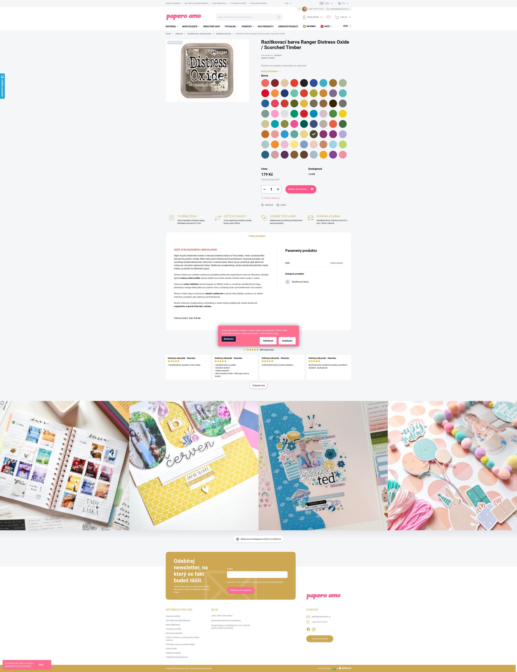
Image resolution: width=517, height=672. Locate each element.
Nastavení (228, 339)
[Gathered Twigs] (323, 103)
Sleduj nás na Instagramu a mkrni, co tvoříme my (261, 539)
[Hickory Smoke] (343, 103)
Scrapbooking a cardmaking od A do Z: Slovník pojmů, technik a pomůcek (230, 626)
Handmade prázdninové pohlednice (226, 620)
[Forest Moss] (294, 103)
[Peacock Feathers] (275, 124)
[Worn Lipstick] (343, 154)
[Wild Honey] (323, 154)
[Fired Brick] (285, 103)
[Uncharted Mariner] (265, 154)
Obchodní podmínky (258, 3)
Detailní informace (269, 71)
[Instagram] (314, 629)
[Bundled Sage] (343, 83)
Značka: (268, 58)
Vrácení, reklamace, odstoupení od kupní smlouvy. (182, 638)
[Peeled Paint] (285, 124)
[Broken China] (323, 83)
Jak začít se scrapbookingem (196, 3)
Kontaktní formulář (320, 639)
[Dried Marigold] (323, 93)
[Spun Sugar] (285, 144)
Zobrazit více (258, 385)
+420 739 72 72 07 (319, 622)
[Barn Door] (294, 83)
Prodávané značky (238, 3)
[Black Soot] (304, 83)
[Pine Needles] (304, 124)
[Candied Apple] (265, 93)
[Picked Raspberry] (294, 124)
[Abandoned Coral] (265, 83)
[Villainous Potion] (285, 154)
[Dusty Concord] (333, 93)
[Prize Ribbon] (314, 124)
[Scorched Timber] (314, 134)
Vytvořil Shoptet (324, 668)
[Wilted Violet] (333, 154)
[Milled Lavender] (323, 113)
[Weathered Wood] (314, 154)
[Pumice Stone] (323, 124)
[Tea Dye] (323, 144)
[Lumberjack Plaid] (304, 113)
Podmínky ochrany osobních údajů (180, 644)
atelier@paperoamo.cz (321, 617)
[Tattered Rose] (314, 144)
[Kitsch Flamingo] (275, 113)
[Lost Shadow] (285, 113)
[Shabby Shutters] (333, 134)
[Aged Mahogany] (275, 83)
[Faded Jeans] (265, 103)
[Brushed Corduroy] (333, 83)
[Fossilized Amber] (304, 103)
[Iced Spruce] (265, 113)
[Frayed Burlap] (314, 103)
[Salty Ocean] (285, 134)
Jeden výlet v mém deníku (222, 616)
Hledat (279, 17)
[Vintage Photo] (294, 154)
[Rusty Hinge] (265, 134)
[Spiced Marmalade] (275, 144)
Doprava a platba (173, 3)
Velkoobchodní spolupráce (177, 657)
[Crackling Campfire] (304, 93)
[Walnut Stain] (304, 154)
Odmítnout (268, 341)
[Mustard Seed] (343, 113)
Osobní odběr (171, 648)
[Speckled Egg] (265, 144)
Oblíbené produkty (173, 653)
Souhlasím (287, 341)
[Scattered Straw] (304, 134)
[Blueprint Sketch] (314, 83)
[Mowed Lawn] (333, 113)
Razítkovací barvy (300, 281)
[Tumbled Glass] (333, 144)
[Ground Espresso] (333, 103)
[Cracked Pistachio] (294, 93)
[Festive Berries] (275, 103)
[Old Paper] (265, 124)
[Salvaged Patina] (294, 134)
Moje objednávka (219, 3)
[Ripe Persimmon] (333, 124)
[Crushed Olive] (314, 93)
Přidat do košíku (297, 189)
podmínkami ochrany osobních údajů (267, 582)
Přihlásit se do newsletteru (241, 590)
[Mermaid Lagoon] (314, 113)
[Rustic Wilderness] (343, 124)
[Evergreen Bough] (343, 93)
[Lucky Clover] (294, 113)
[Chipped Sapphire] (285, 93)
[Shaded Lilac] (343, 134)
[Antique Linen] (285, 83)
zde (276, 333)
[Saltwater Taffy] (275, 134)
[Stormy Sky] (304, 144)
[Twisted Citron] (343, 144)
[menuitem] (172, 26)
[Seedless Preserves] (323, 134)
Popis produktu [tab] (257, 236)
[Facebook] (308, 629)
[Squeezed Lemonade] (294, 144)
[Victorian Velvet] (275, 154)
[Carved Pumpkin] (275, 93)
